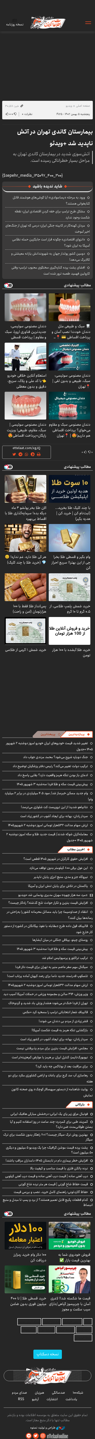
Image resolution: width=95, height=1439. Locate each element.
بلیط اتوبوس (83, 1338)
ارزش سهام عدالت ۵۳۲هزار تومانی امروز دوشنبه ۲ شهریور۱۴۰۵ (48, 825)
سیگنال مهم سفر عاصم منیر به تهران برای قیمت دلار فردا (51, 967)
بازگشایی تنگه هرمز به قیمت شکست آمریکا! (60, 1030)
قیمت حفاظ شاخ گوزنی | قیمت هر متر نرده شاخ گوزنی (53, 1184)
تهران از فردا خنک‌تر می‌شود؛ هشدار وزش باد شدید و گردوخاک (48, 1003)
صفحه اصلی (83, 105)
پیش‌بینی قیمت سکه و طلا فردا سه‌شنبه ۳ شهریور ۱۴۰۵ (52, 784)
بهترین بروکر (46, 1329)
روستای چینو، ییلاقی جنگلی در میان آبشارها (60, 940)
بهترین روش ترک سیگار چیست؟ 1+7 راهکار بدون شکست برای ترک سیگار (48, 1137)
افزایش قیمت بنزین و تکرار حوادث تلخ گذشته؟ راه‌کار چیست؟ (48, 902)
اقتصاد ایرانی (65, 1329)
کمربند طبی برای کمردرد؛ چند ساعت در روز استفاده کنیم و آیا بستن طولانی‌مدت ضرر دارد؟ (51, 1124)
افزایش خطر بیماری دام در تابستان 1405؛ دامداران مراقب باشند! (47, 1160)
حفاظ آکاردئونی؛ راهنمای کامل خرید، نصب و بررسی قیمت (51, 1192)
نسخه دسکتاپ (48, 1354)
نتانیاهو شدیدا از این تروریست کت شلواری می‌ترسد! (54, 807)
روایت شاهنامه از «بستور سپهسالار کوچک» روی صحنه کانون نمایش (52, 1092)
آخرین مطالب (76, 849)
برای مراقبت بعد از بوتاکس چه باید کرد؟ (62, 1066)
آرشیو (35, 1399)
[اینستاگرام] (43, 1436)
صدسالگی (58, 1392)
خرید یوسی (84, 1329)
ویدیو (69, 105)
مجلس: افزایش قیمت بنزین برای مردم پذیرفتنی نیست (52, 1048)
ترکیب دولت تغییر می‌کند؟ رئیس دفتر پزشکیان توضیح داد (50, 766)
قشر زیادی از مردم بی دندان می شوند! (63, 1021)
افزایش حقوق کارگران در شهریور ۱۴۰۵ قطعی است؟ (55, 859)
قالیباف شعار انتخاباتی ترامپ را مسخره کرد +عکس (55, 1012)
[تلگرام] (29, 1436)
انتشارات (52, 1399)
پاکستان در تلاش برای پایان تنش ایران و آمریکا (58, 886)
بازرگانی (80, 1104)
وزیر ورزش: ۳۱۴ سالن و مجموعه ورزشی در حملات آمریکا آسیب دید (45, 994)
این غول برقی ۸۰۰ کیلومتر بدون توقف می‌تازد (58, 868)
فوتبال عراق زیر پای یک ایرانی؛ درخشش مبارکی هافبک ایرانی (49, 1114)
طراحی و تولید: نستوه (43, 1428)
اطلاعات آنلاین (47, 22)
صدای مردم (19, 1392)
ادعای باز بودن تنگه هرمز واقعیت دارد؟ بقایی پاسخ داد (53, 775)
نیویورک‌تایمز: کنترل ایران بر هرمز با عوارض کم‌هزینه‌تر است (50, 1057)
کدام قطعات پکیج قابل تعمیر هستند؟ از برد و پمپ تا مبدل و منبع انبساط (48, 1202)
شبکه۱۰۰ (78, 1392)
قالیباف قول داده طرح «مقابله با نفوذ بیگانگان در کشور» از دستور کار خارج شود (48, 929)
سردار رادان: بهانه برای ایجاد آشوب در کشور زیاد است (54, 816)
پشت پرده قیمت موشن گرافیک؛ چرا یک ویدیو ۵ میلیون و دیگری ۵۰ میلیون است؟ (49, 1150)
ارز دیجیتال (28, 1329)
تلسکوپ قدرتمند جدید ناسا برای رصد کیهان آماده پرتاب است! (47, 976)
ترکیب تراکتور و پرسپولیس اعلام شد (65, 958)
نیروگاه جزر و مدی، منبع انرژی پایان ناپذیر (61, 877)
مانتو (88, 1321)
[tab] (79, 734)
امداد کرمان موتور (29, 1321)
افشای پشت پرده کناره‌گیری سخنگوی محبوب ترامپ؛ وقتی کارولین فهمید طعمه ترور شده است (50, 270)
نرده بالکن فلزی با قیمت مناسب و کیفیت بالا (59, 1168)
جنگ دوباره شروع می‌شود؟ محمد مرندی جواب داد (55, 757)
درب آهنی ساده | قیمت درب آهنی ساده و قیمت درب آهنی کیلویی (46, 1176)
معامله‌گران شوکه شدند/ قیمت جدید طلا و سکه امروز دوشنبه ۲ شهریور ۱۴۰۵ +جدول (49, 837)
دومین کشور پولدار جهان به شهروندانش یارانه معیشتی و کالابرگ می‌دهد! (50, 256)
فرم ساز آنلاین (51, 1321)
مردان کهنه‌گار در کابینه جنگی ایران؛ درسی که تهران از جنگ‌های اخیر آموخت (47, 228)
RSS (21, 1399)
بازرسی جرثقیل (72, 1321)
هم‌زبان (39, 1392)
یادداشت (71, 1399)
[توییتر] (36, 1436)
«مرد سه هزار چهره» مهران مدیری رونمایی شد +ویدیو (52, 895)
